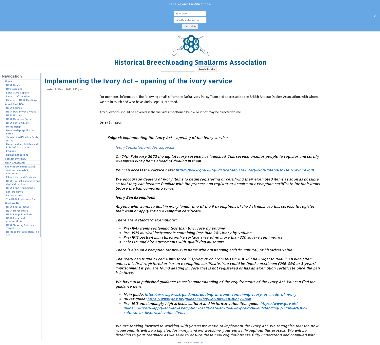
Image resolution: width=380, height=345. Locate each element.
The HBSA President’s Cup (21, 199)
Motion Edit (198, 342)
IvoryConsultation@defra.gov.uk (144, 147)
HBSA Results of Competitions (15, 220)
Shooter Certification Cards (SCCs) (22, 139)
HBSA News (13, 85)
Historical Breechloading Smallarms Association (190, 62)
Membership (13, 126)
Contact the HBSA (15, 158)
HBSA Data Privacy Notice (21, 111)
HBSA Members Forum (19, 119)
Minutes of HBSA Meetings (21, 100)
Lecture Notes (14, 191)
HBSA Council (14, 107)
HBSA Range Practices (19, 214)
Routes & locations (17, 154)
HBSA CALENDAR (15, 162)
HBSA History (14, 115)
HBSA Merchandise (17, 210)
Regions (11, 150)
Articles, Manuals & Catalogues (17, 172)
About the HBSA (14, 104)
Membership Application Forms (20, 132)
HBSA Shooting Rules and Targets (20, 227)
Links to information (17, 96)
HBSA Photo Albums (17, 122)
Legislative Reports (17, 92)
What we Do (12, 203)
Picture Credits (15, 195)
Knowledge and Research (20, 166)
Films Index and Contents (21, 177)
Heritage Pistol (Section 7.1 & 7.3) (22, 233)
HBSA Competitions (17, 206)
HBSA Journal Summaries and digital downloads (23, 183)
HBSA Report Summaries (20, 187)
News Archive (14, 88)
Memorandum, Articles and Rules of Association (22, 146)
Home (8, 81)
